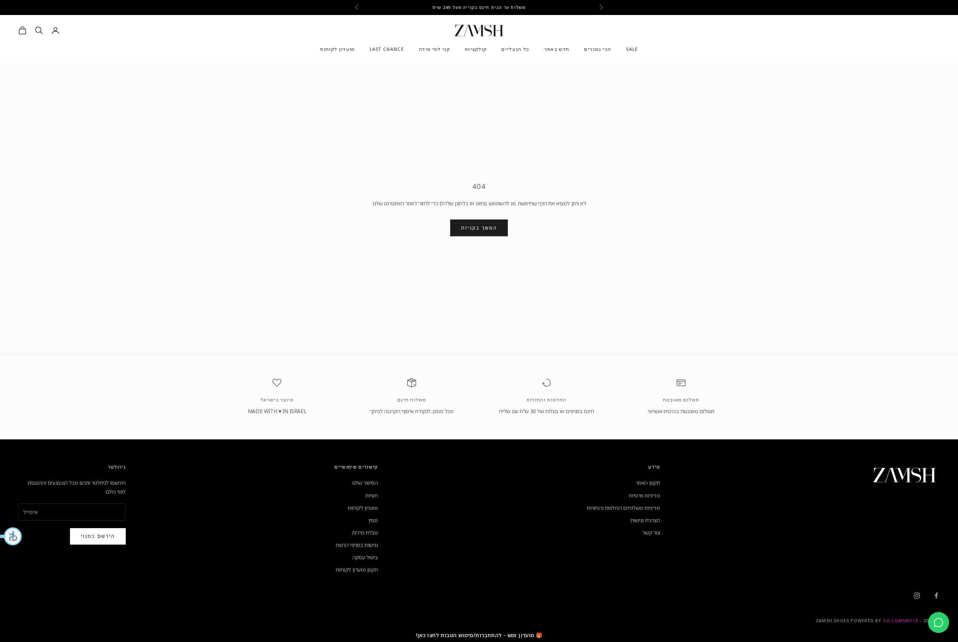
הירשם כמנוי (98, 536)
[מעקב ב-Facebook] (936, 595)
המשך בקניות (479, 227)
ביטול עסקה (365, 557)
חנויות (371, 495)
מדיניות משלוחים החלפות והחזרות (623, 507)
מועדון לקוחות (337, 49)
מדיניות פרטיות (644, 495)
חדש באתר (557, 49)
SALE (632, 49)
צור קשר (651, 532)
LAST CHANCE (387, 49)
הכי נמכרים (597, 49)
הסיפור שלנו (365, 482)
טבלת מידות (365, 532)
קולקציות (476, 49)
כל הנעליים (515, 49)
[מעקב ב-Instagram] (917, 595)
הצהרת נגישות (645, 520)
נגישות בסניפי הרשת (357, 544)
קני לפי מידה (434, 49)
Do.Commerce (900, 620)
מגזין (373, 520)
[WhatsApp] (938, 622)
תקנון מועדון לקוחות (357, 569)
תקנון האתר (648, 482)
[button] (11, 536)
